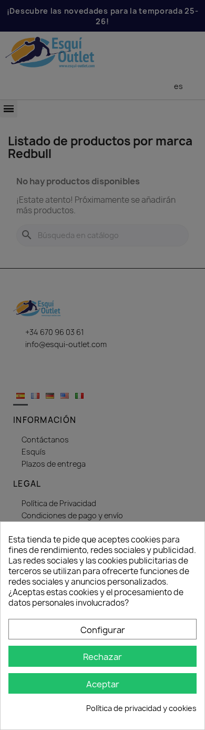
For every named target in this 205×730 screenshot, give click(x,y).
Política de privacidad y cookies (141, 708)
